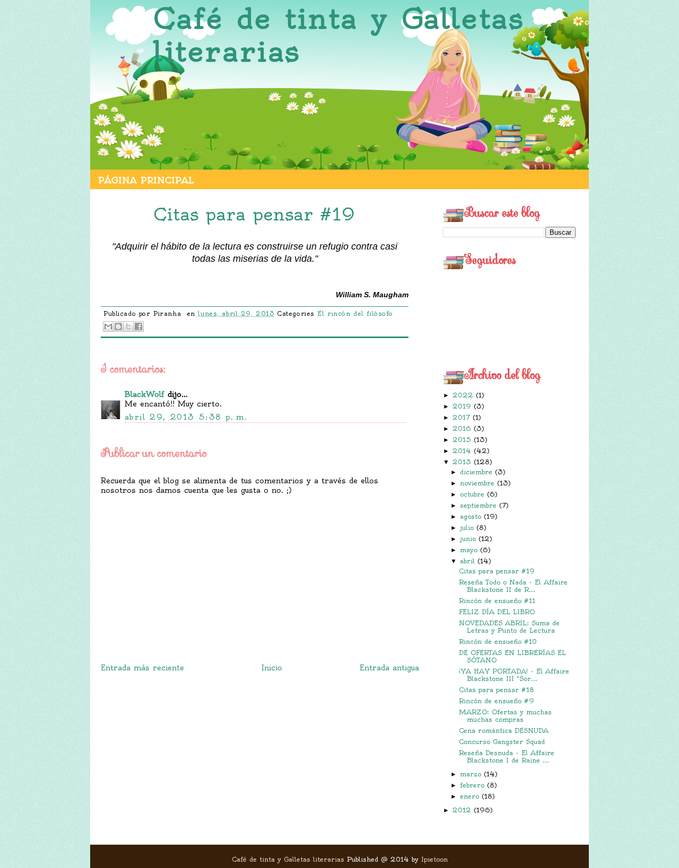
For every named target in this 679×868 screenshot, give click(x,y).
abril (468, 561)
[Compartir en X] (128, 326)
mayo (470, 550)
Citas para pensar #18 (496, 690)
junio (469, 539)
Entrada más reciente (142, 667)
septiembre (479, 505)
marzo (472, 774)
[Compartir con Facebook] (138, 326)
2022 (464, 395)
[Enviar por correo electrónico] (108, 326)
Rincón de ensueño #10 (498, 641)
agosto (472, 516)
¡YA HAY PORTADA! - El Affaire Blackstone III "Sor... (514, 675)
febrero (473, 785)
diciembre (477, 472)
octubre (473, 494)
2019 (463, 406)
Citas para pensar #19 (497, 571)
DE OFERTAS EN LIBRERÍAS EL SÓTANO (512, 656)
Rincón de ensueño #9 (496, 701)
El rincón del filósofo (355, 313)
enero (471, 796)
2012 (463, 810)
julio (468, 528)
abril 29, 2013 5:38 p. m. (186, 417)
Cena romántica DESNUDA (504, 730)
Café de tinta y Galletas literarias (339, 35)
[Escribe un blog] (118, 326)
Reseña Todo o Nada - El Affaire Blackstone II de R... (513, 586)
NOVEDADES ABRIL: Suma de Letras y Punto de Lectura (509, 626)
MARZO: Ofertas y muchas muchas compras (505, 715)
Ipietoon (434, 859)
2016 (463, 428)
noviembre (478, 483)
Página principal (146, 180)
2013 (463, 462)
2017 (462, 417)
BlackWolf (144, 394)
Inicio (272, 667)
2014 (463, 451)
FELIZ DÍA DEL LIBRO (497, 612)
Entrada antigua (389, 667)
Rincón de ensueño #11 (497, 601)
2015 (463, 440)
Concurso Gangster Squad (502, 742)
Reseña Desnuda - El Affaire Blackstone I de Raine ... (506, 756)
